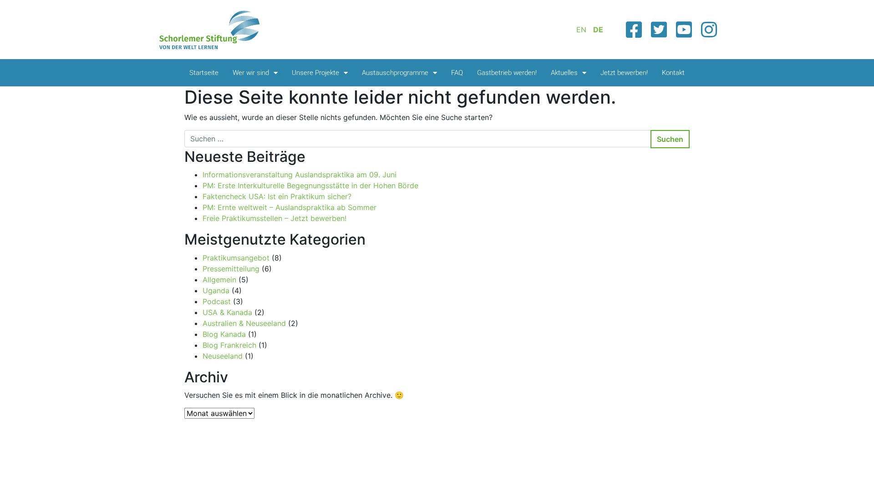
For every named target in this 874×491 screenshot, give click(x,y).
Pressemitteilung (231, 268)
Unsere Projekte (315, 73)
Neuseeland (223, 356)
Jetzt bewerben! (624, 73)
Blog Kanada (224, 334)
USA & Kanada (227, 312)
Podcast (217, 301)
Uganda (216, 290)
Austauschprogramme (395, 73)
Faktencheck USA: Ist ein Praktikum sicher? (277, 196)
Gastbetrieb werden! (507, 73)
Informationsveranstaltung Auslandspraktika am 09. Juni (299, 174)
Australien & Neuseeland (244, 323)
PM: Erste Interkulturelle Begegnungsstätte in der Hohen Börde (310, 185)
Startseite (203, 73)
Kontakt (673, 73)
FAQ (457, 73)
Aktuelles (564, 73)
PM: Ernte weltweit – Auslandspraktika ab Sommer (289, 207)
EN (581, 29)
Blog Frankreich (229, 345)
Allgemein (219, 279)
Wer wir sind (251, 73)
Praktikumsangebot (236, 257)
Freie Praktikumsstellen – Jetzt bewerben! (274, 218)
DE (598, 29)
